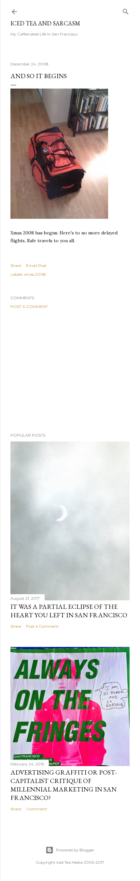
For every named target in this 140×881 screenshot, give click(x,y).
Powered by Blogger (75, 849)
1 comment (36, 808)
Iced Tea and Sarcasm (45, 23)
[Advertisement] (70, 370)
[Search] (126, 10)
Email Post (36, 265)
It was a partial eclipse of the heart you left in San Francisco (68, 610)
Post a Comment (29, 306)
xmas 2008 (35, 274)
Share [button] (15, 265)
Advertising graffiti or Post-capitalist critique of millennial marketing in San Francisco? (63, 785)
